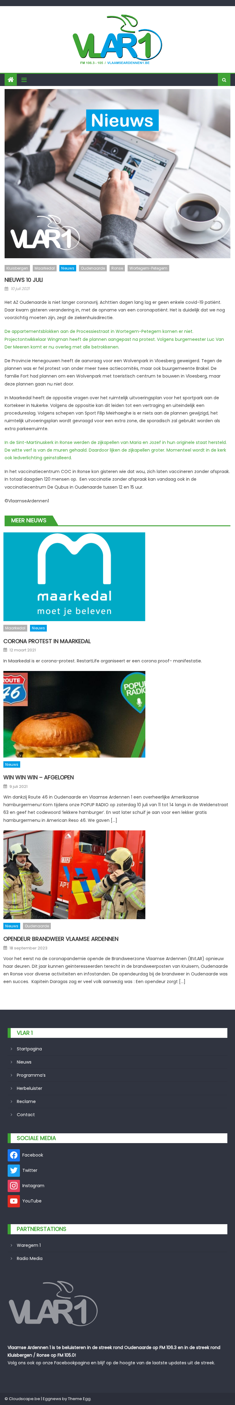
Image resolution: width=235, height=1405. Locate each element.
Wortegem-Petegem (148, 268)
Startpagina (29, 1049)
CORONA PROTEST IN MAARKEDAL (47, 641)
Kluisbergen (17, 268)
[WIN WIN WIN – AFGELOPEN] (116, 714)
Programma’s (31, 1075)
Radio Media (30, 1258)
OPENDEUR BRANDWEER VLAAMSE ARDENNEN (60, 938)
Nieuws (67, 268)
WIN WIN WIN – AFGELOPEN (38, 777)
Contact (26, 1115)
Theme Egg (79, 1399)
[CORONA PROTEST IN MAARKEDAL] (116, 576)
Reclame (26, 1101)
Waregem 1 (29, 1245)
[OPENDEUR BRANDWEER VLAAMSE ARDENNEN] (116, 874)
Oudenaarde (93, 268)
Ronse (117, 268)
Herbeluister (29, 1088)
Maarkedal (45, 268)
